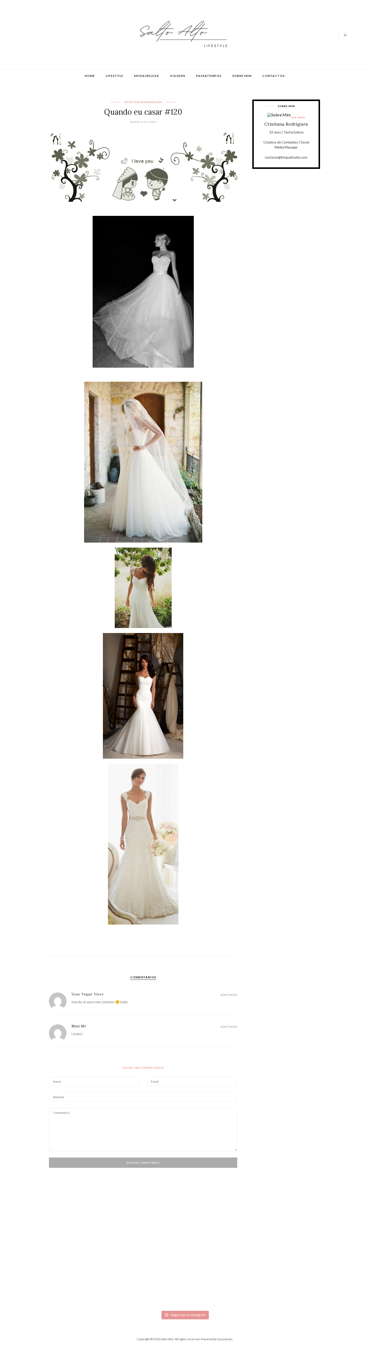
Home (90, 76)
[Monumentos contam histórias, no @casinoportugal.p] (211, 1240)
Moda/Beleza (146, 76)
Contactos (273, 76)
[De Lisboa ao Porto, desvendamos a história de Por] (105, 1242)
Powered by (216, 1339)
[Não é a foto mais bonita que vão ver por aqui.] (158, 1252)
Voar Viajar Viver (88, 994)
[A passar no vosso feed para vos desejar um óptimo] (53, 1238)
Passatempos (208, 76)
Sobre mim (242, 76)
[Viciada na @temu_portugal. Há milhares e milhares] (316, 1266)
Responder (229, 994)
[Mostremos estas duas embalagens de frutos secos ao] (263, 1260)
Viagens (177, 76)
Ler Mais (298, 117)
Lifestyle (114, 76)
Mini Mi (79, 1026)
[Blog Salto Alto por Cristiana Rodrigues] (182, 34)
